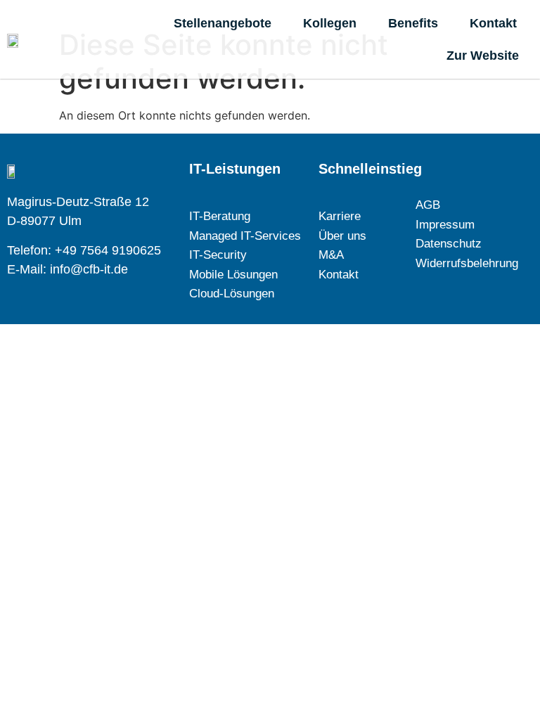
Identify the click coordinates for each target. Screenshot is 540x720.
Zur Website (482, 56)
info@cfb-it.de (89, 269)
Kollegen (329, 23)
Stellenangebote (222, 23)
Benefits (413, 23)
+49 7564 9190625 (108, 250)
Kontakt (493, 23)
